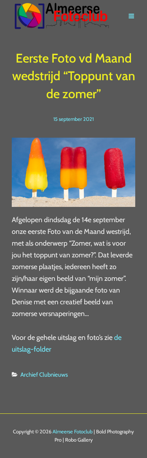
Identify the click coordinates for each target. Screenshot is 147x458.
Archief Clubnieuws (44, 374)
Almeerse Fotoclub (73, 431)
